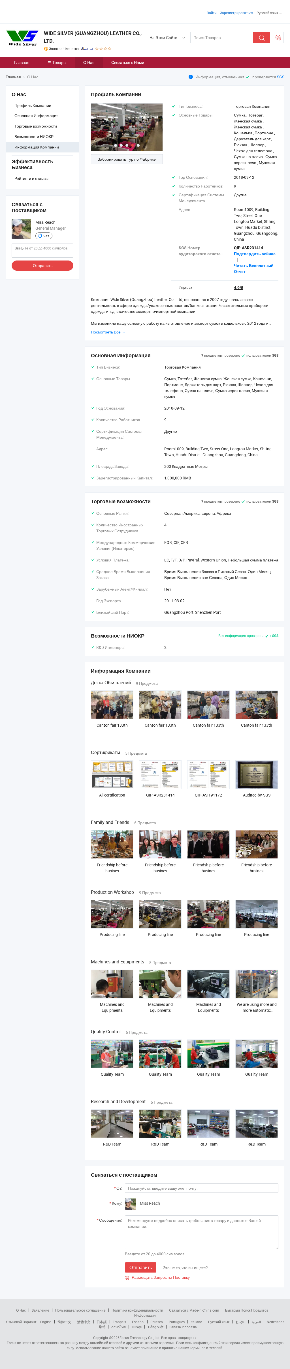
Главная (21, 62)
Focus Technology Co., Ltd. (140, 1337)
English (46, 1322)
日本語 (102, 1322)
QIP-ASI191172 (208, 795)
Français (119, 1322)
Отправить (42, 265)
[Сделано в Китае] (42, 11)
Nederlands (275, 1322)
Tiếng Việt (155, 1327)
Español (138, 1322)
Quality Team (112, 1074)
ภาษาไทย (118, 1327)
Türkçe (137, 1327)
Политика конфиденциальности (137, 1310)
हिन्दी (102, 1327)
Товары (59, 62)
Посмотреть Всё (106, 332)
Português (177, 1322)
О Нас (88, 62)
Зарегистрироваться (236, 12)
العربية (256, 1322)
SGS (280, 76)
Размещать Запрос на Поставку (157, 1277)
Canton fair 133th (112, 725)
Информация (145, 1315)
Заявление (40, 1310)
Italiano (196, 1322)
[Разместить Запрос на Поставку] (278, 37)
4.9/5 (238, 287)
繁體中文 (84, 1322)
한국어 (240, 1322)
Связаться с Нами (127, 62)
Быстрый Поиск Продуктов (246, 1310)
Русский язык (218, 1322)
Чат (46, 236)
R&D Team (112, 1144)
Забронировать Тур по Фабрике (127, 159)
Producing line (112, 934)
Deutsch (156, 1322)
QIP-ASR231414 (160, 795)
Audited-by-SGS (256, 795)
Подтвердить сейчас (255, 253)
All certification (112, 795)
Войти (212, 12)
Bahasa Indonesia (183, 1327)
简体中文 (64, 1322)
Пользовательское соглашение (80, 1310)
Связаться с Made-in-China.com (194, 1310)
